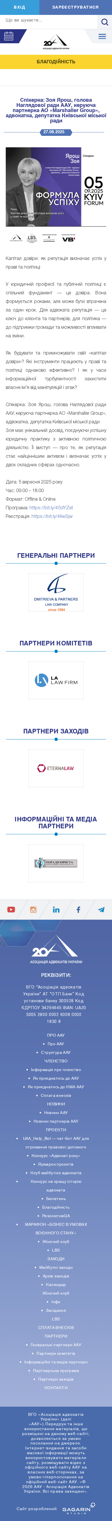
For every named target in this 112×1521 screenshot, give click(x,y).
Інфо (56, 1302)
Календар (56, 1285)
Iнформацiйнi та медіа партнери (56, 1362)
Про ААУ (56, 1044)
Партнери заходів (56, 1379)
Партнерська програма (56, 1371)
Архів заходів (56, 1276)
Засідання (56, 1310)
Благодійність (55, 1207)
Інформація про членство (56, 1070)
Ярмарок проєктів (56, 1164)
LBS (56, 1250)
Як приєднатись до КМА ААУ (56, 1087)
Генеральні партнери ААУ (56, 1345)
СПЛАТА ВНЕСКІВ (56, 1328)
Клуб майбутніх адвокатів (56, 1173)
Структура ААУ (56, 1052)
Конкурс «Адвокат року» (56, 1156)
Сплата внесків (56, 1095)
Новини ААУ (56, 1113)
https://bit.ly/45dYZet (51, 508)
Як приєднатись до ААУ (56, 1078)
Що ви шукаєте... (24, 20)
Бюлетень (56, 1199)
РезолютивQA (56, 1216)
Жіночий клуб (56, 1242)
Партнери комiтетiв (55, 1353)
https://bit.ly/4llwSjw (52, 517)
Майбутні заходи (56, 1267)
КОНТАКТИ (56, 1388)
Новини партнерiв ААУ (56, 1121)
